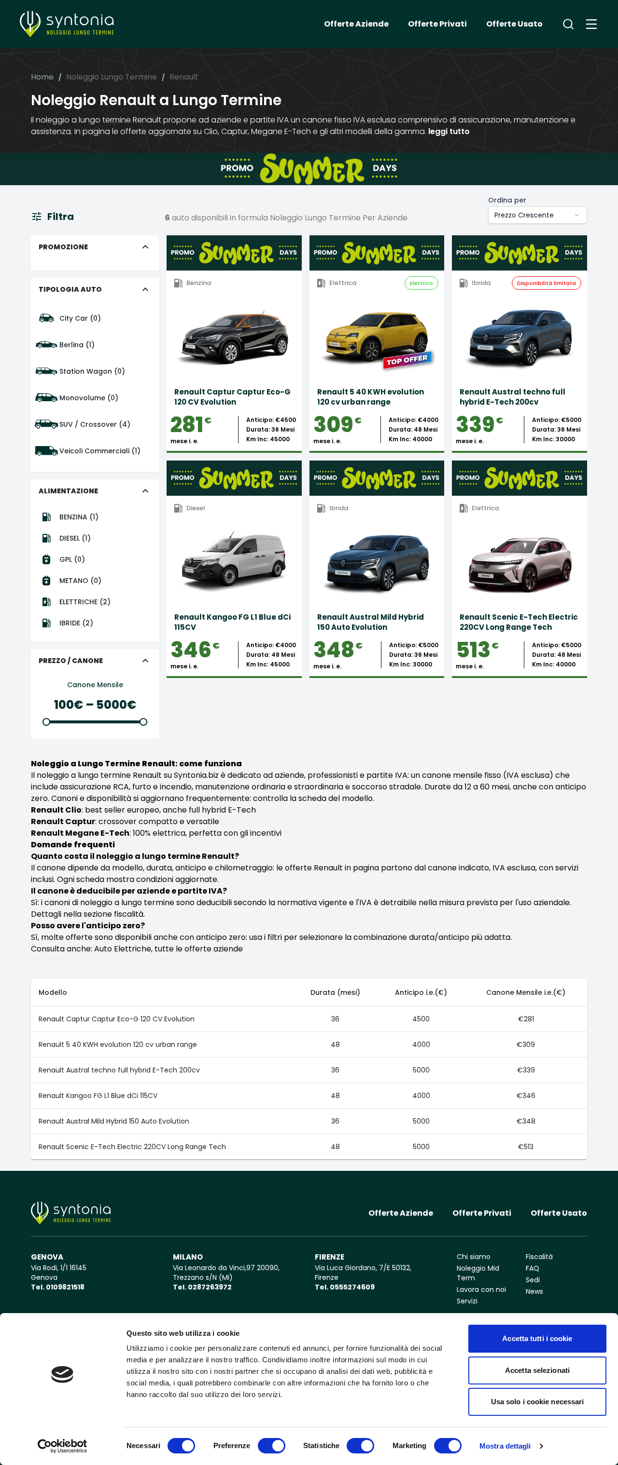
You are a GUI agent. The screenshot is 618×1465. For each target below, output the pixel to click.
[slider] (46, 722)
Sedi (533, 1280)
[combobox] (537, 215)
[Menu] (591, 24)
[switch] (271, 1445)
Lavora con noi (481, 1289)
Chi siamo (474, 1257)
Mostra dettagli (505, 1446)
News (534, 1291)
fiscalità (128, 914)
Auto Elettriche (122, 948)
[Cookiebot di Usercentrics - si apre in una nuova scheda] (62, 1446)
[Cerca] (568, 24)
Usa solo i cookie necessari (537, 1401)
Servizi (467, 1301)
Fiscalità (539, 1257)
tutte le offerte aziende (198, 948)
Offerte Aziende (356, 23)
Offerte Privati (437, 23)
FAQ (532, 1268)
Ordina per (507, 200)
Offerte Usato (514, 23)
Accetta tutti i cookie (537, 1338)
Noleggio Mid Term (478, 1273)
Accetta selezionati (537, 1370)
